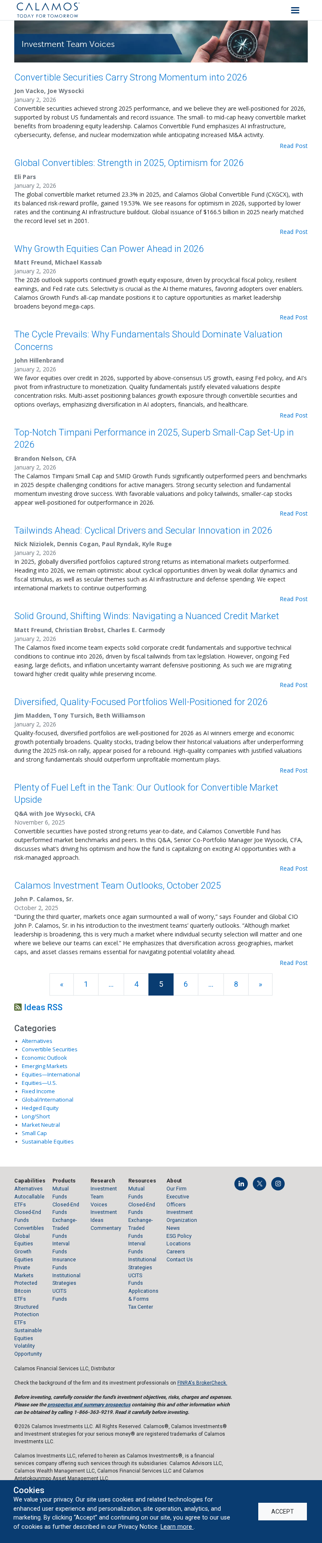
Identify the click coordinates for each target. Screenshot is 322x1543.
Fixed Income (38, 1091)
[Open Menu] (295, 10)
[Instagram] (278, 1183)
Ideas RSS (42, 1007)
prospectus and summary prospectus (88, 1405)
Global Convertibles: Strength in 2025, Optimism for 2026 (129, 163)
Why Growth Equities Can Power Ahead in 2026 (109, 249)
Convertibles (29, 1228)
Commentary (106, 1228)
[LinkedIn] (241, 1183)
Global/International (47, 1099)
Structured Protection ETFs (26, 1315)
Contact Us (179, 1259)
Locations (178, 1243)
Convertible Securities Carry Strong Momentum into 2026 (130, 77)
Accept (282, 1511)
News (173, 1228)
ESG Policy (179, 1236)
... (111, 984)
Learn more (177, 1526)
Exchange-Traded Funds (64, 1228)
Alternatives (37, 1041)
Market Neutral (41, 1124)
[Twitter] (259, 1183)
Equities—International (51, 1074)
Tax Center (140, 1307)
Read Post (294, 146)
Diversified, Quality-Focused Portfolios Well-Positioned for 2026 (140, 702)
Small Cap (34, 1133)
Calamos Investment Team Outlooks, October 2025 (117, 885)
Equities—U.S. (39, 1083)
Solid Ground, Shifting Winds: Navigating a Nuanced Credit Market (146, 616)
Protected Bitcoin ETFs (25, 1291)
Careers (175, 1251)
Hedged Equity (40, 1108)
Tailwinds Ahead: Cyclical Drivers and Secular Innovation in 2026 (143, 530)
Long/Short (36, 1116)
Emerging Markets (45, 1066)
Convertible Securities (50, 1049)
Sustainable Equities (48, 1141)
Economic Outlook (44, 1057)
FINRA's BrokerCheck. (202, 1383)
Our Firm (176, 1188)
